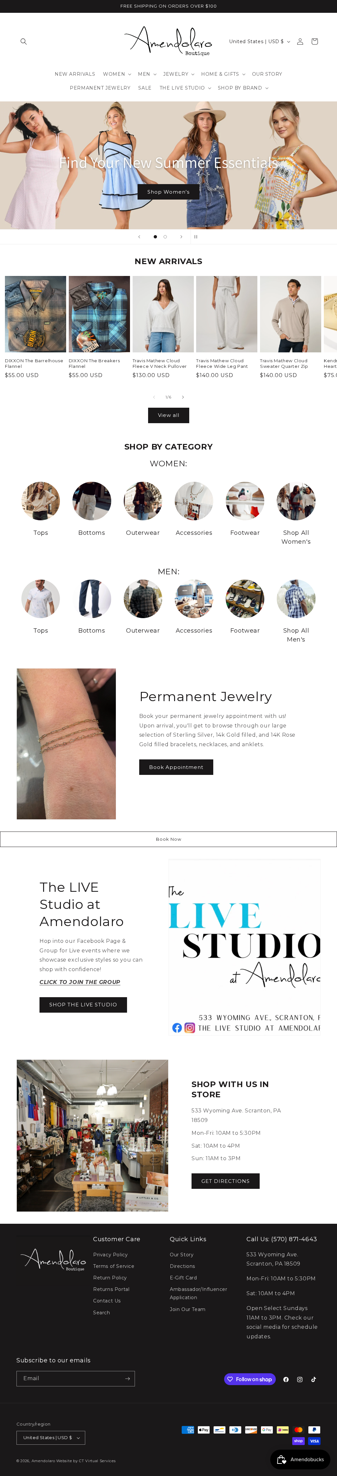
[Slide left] (154, 397)
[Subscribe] (127, 1378)
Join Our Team (188, 1309)
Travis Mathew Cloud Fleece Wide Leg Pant (222, 363)
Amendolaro (43, 1461)
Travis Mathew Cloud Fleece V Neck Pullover (160, 363)
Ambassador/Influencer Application (198, 1293)
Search (101, 1313)
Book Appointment (176, 767)
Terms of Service (114, 1266)
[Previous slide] (139, 237)
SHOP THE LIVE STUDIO (83, 1004)
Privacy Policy (110, 1255)
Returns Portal (111, 1289)
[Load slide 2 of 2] (165, 237)
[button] (23, 41)
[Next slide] (181, 237)
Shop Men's (168, 191)
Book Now (168, 839)
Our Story (182, 1255)
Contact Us (107, 1301)
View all (168, 415)
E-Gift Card (183, 1278)
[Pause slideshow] (198, 237)
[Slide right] (183, 397)
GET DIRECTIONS (225, 1181)
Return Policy (110, 1278)
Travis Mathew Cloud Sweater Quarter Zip (284, 363)
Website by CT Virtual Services (86, 1461)
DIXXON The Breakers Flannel (94, 363)
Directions (182, 1266)
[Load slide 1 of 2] (155, 237)
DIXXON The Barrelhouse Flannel (34, 363)
